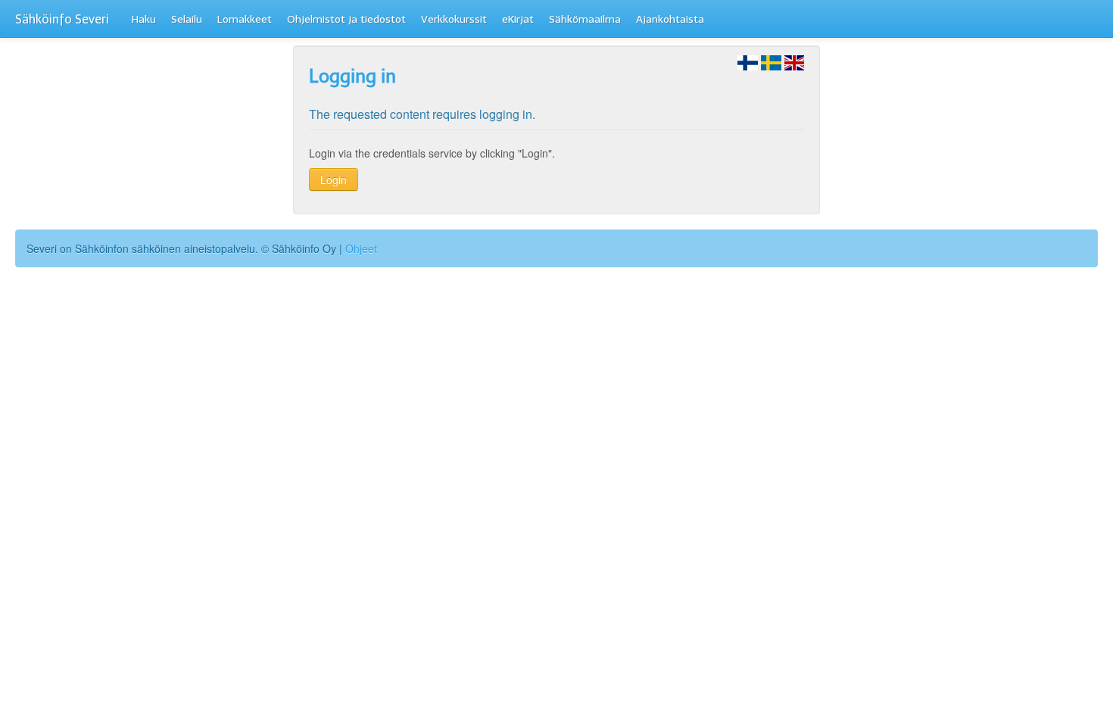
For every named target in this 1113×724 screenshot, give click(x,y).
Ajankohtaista (670, 19)
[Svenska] (771, 61)
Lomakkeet (244, 19)
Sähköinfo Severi (62, 19)
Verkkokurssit (454, 19)
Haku (144, 19)
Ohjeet (361, 248)
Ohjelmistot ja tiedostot (346, 19)
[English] (794, 61)
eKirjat (518, 19)
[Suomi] (747, 61)
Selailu (186, 19)
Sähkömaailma (585, 19)
